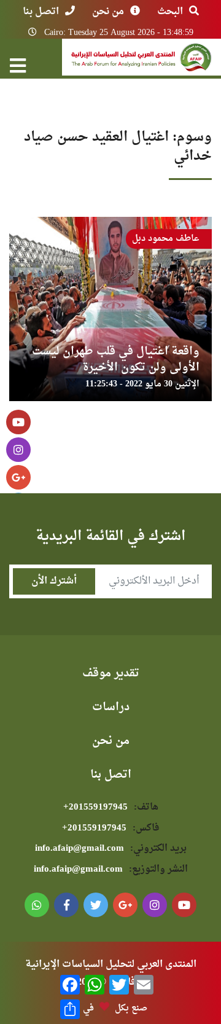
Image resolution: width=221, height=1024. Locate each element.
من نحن (108, 11)
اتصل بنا (41, 11)
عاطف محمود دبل (166, 238)
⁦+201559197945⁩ (110, 807)
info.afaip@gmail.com (111, 848)
